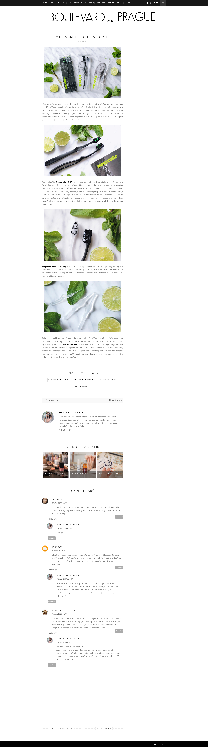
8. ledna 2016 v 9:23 (59, 551)
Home (44, 3)
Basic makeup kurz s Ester (55, 474)
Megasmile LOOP (64, 182)
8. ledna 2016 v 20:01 (64, 579)
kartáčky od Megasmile (73, 344)
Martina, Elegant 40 (63, 610)
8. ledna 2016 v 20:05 (64, 642)
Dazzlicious (58, 499)
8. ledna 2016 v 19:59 (64, 528)
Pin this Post (109, 380)
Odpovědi (53, 519)
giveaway (56, 564)
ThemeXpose (61, 744)
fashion (62, 3)
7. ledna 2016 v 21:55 (59, 503)
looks (52, 3)
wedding (78, 3)
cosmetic (89, 3)
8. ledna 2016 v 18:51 (59, 614)
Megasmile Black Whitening (54, 266)
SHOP (128, 3)
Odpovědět (119, 516)
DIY (70, 3)
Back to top (159, 744)
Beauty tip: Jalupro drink (108, 474)
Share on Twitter (86, 380)
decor (120, 3)
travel (111, 3)
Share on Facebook (60, 380)
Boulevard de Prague (71, 412)
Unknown (57, 547)
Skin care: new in (80, 473)
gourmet (101, 3)
